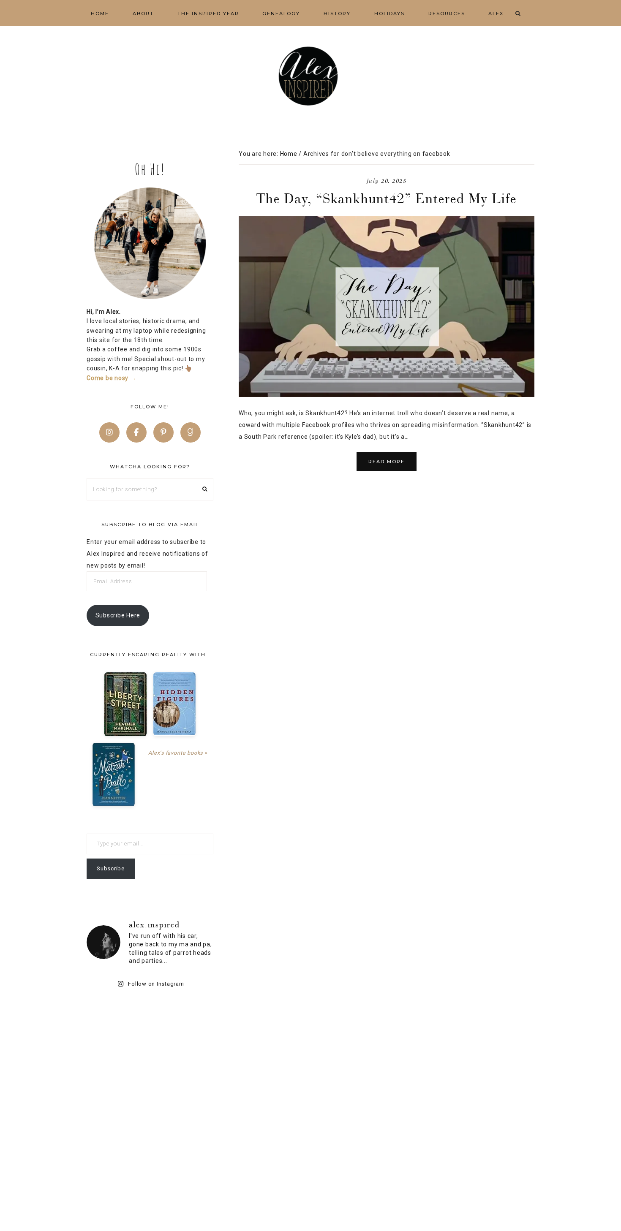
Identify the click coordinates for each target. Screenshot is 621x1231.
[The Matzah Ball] (114, 774)
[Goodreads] (190, 432)
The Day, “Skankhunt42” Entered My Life (386, 198)
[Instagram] (109, 432)
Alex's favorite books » (177, 753)
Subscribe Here (118, 615)
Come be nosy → (111, 378)
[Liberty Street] (125, 704)
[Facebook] (136, 432)
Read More (386, 462)
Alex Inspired (310, 76)
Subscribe (111, 868)
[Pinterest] (163, 432)
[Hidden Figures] (174, 703)
